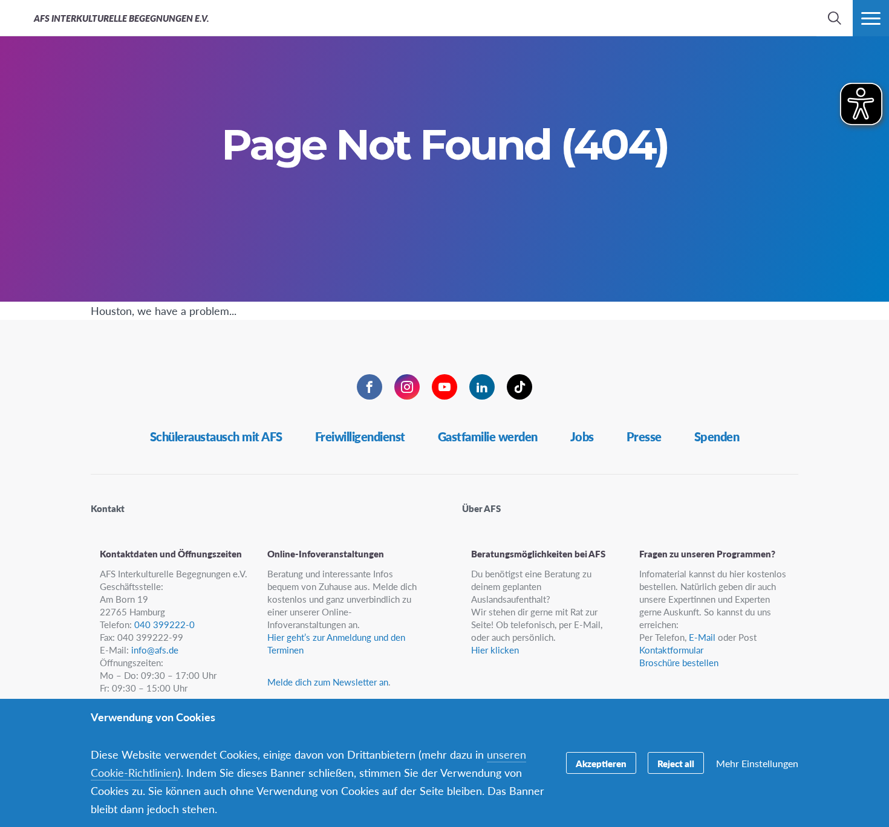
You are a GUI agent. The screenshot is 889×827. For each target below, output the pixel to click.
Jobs (582, 436)
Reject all (675, 763)
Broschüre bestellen (678, 662)
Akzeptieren (601, 763)
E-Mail (702, 637)
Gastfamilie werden (488, 436)
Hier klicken (495, 649)
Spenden (717, 436)
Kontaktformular (671, 649)
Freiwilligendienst (360, 436)
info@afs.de (154, 649)
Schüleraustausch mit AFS (216, 436)
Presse (644, 436)
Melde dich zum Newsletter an (327, 681)
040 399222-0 (164, 624)
